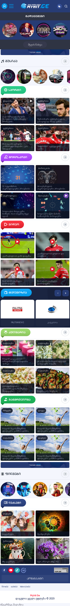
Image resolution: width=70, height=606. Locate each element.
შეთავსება (43, 196)
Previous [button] (58, 293)
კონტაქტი (35, 578)
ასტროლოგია (9, 196)
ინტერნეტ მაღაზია (11, 604)
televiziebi (25, 586)
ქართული (8, 541)
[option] (17, 307)
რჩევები (7, 410)
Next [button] (65, 293)
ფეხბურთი (43, 101)
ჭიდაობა (7, 101)
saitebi (14, 586)
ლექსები (7, 514)
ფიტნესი (42, 438)
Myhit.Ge (35, 595)
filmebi (5, 586)
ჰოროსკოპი (44, 168)
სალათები (8, 343)
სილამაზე (8, 438)
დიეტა (41, 410)
